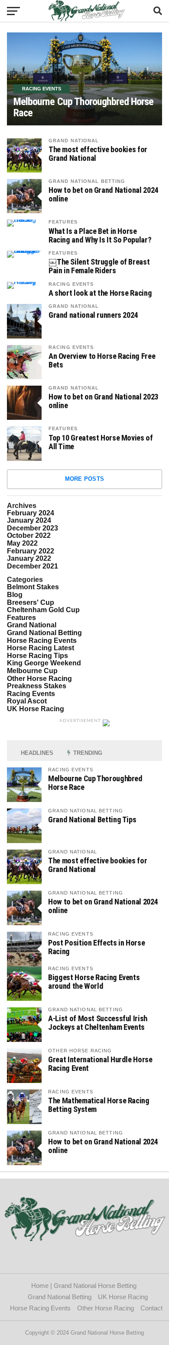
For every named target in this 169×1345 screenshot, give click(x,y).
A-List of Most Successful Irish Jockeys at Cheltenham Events (97, 1023)
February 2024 (30, 513)
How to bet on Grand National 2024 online (103, 194)
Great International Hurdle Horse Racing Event (100, 1064)
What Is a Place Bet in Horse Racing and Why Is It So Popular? (100, 235)
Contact (153, 1308)
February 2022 (30, 551)
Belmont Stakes (33, 587)
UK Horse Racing (35, 708)
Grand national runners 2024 (93, 315)
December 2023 (32, 528)
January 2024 (29, 520)
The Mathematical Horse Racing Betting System (98, 1105)
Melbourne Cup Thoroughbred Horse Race (95, 783)
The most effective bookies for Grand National (98, 154)
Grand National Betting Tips (92, 819)
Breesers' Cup (30, 602)
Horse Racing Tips (37, 655)
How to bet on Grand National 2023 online (103, 401)
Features (63, 221)
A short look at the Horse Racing (100, 293)
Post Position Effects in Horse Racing (96, 947)
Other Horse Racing (39, 678)
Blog (15, 594)
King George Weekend (44, 663)
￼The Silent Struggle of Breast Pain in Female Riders (99, 266)
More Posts (84, 479)
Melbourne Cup (32, 670)
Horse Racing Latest (40, 648)
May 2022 (22, 543)
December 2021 (32, 566)
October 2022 (29, 535)
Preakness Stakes (36, 686)
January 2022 (29, 558)
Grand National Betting (87, 181)
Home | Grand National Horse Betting (84, 1285)
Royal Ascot (27, 701)
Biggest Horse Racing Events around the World (94, 981)
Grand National (74, 140)
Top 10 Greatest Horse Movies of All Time (101, 442)
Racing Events (71, 284)
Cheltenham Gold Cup (43, 609)
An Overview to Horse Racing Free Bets (102, 360)
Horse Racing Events (42, 640)
